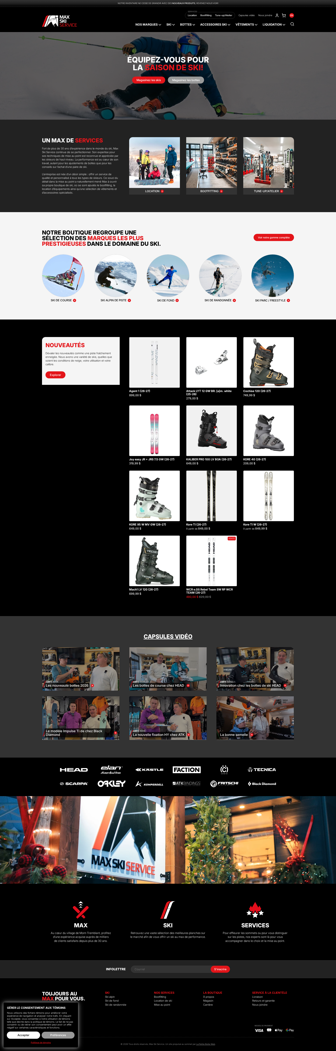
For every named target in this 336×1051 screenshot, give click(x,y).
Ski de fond (112, 1000)
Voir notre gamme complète (274, 237)
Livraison (257, 996)
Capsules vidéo (247, 15)
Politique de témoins (41, 1042)
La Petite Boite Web (205, 1044)
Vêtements (245, 24)
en (291, 15)
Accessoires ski (213, 24)
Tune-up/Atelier (223, 15)
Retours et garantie (263, 1000)
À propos (208, 996)
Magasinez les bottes (186, 80)
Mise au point (162, 1004)
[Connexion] (277, 15)
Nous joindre (265, 15)
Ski (168, 24)
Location (192, 15)
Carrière (208, 1004)
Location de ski (163, 1000)
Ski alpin (110, 996)
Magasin (208, 1000)
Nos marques (146, 24)
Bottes (186, 24)
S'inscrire (220, 969)
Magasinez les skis (148, 80)
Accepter (23, 1035)
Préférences (58, 1035)
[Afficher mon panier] (284, 15)
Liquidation (272, 24)
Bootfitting (206, 15)
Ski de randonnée (115, 1004)
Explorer (55, 375)
